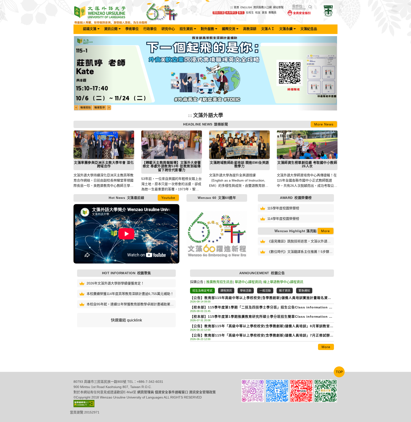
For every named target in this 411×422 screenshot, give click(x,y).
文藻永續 (286, 29)
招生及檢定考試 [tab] (202, 290)
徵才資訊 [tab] (284, 290)
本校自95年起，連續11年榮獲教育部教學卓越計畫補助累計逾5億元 (130, 304)
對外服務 (207, 29)
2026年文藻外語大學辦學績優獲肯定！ (115, 283)
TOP (339, 372)
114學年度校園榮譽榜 (283, 219)
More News (323, 124)
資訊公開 (110, 29)
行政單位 (150, 29)
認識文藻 (89, 29)
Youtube (168, 198)
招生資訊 (186, 29)
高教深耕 (249, 29)
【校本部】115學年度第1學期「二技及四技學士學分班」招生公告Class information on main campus (262, 307)
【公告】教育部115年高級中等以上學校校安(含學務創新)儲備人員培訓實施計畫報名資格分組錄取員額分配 (260, 298)
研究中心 (168, 29)
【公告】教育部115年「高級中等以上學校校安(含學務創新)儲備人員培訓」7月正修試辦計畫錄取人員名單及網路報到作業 (261, 335)
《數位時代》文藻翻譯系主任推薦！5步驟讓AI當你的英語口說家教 (300, 252)
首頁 (236, 7)
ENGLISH (246, 7)
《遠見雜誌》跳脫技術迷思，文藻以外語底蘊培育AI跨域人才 (299, 241)
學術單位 (132, 29)
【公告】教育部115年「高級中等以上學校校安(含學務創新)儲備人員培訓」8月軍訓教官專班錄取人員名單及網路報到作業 (261, 326)
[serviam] (328, 11)
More (325, 231)
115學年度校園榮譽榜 (283, 208)
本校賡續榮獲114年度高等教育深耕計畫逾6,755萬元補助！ (130, 294)
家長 (264, 12)
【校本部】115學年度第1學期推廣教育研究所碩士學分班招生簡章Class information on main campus (262, 317)
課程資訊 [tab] (226, 290)
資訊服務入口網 (262, 7)
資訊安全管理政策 (202, 392)
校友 (257, 12)
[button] (93, 73)
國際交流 (228, 29)
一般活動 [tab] (265, 290)
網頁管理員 (145, 392)
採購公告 (196, 282)
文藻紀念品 (308, 29)
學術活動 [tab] (245, 290)
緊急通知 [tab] (304, 290)
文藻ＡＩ (267, 29)
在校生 (250, 12)
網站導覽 (278, 7)
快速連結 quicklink (126, 320)
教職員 (272, 12)
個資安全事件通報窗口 (171, 392)
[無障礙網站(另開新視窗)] (83, 403)
